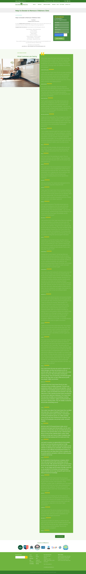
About (34, 4)
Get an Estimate (57, 1)
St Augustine (62, 557)
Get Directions (46, 561)
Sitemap (37, 563)
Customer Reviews (59, 536)
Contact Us (67, 4)
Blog (58, 4)
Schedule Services (49, 1)
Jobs (37, 558)
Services (39, 4)
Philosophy (31, 558)
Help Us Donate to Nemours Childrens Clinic (27, 17)
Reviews (54, 4)
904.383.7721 (23, 1)
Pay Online (62, 4)
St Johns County (62, 560)
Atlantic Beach (64, 556)
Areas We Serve (46, 4)
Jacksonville (60, 556)
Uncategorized (18, 15)
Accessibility (32, 563)
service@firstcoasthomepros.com (49, 567)
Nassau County (68, 560)
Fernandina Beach (67, 557)
